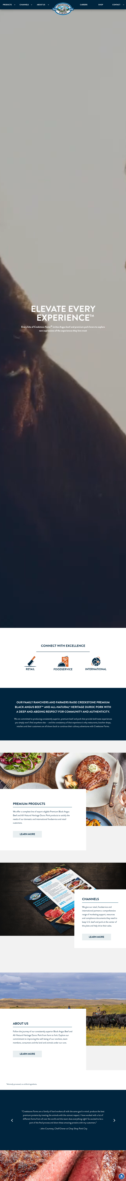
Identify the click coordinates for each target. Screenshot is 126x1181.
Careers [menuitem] (83, 4)
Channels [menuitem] (24, 4)
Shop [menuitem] (100, 4)
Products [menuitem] (7, 4)
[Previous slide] (12, 1120)
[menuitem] (63, 9)
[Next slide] (114, 1120)
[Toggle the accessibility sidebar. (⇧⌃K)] (121, 1176)
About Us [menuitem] (41, 4)
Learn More (27, 834)
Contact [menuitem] (116, 4)
